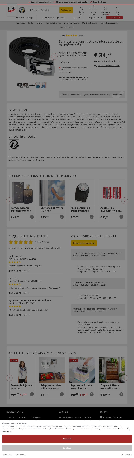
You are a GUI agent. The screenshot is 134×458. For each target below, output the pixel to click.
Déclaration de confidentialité (14, 454)
